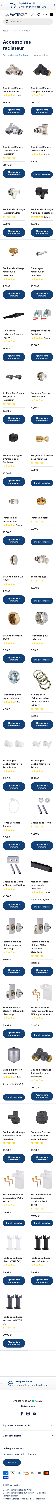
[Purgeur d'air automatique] (14, 503)
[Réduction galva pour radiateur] (14, 680)
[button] (45, 14)
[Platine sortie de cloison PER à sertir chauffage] (14, 993)
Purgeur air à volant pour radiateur (42, 457)
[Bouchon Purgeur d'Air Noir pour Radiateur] (14, 441)
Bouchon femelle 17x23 (12, 637)
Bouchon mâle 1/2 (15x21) (13, 578)
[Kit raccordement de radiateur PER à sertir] (14, 1180)
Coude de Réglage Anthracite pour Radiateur (41, 1073)
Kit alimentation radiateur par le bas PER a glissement (42, 1011)
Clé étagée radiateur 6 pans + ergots (13, 334)
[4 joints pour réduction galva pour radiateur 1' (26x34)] (42, 680)
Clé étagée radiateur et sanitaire (37, 272)
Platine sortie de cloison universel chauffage (12, 945)
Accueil (6, 31)
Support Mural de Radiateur (40, 332)
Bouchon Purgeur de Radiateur (41, 395)
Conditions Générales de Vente (17, 1490)
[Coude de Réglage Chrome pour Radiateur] (14, 132)
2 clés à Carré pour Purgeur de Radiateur (13, 396)
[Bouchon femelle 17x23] (14, 621)
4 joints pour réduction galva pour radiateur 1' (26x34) (40, 699)
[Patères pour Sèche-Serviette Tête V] (42, 746)
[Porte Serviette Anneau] (14, 808)
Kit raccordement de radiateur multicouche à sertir (41, 1199)
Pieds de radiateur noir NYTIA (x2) (41, 1259)
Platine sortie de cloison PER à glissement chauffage (40, 946)
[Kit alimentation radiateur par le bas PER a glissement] (42, 993)
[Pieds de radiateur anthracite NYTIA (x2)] (14, 1302)
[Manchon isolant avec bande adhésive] (42, 867)
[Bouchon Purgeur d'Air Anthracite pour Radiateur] (42, 1117)
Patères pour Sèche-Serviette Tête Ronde (12, 764)
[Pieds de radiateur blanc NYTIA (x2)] (14, 1243)
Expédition (42, 1493)
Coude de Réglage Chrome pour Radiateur (13, 150)
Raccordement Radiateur (16, 55)
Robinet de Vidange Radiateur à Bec (14, 211)
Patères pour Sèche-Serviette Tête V (40, 764)
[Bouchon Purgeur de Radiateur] (42, 378)
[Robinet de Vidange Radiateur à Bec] (14, 195)
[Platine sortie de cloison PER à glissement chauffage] (42, 927)
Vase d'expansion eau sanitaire (12, 1071)
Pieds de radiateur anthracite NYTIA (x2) (13, 1320)
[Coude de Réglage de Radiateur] (42, 132)
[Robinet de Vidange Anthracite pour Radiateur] (14, 1117)
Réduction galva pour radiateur (12, 696)
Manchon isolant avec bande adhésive (40, 885)
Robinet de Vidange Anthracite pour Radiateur (14, 1135)
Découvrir (12, 1462)
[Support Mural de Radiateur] (42, 316)
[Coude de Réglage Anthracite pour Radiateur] (42, 1055)
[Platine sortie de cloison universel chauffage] (14, 927)
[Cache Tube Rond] (42, 808)
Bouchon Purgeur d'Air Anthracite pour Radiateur (41, 1135)
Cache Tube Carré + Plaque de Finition (14, 883)
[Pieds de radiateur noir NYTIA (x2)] (42, 1243)
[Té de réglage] (42, 562)
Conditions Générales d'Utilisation (18, 1493)
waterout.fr (14, 1485)
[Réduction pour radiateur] (42, 621)
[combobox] (28, 21)
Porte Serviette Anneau (11, 824)
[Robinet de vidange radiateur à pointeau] (14, 253)
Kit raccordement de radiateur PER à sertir (13, 1198)
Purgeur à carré (40, 517)
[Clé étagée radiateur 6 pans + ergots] (14, 316)
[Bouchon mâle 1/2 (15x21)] (14, 562)
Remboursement (10, 1495)
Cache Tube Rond (41, 822)
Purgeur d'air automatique (10, 519)
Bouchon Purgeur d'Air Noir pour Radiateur (13, 459)
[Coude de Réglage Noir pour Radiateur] (42, 73)
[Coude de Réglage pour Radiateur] (14, 73)
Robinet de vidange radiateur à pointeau (14, 272)
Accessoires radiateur (21, 31)
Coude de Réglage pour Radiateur (13, 90)
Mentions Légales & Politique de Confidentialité (25, 1498)
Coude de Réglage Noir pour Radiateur (42, 90)
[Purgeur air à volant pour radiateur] (42, 441)
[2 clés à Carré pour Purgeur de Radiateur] (14, 378)
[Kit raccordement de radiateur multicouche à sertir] (42, 1180)
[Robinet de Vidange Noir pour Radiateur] (42, 195)
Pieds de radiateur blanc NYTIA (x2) (13, 1259)
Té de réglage (38, 576)
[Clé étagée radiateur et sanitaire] (42, 253)
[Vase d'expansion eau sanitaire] (14, 1055)
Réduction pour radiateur (39, 637)
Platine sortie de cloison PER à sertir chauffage (14, 1011)
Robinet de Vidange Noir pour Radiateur (42, 211)
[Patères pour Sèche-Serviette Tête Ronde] (14, 746)
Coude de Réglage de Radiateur (41, 149)
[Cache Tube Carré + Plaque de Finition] (14, 867)
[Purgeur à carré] (42, 503)
